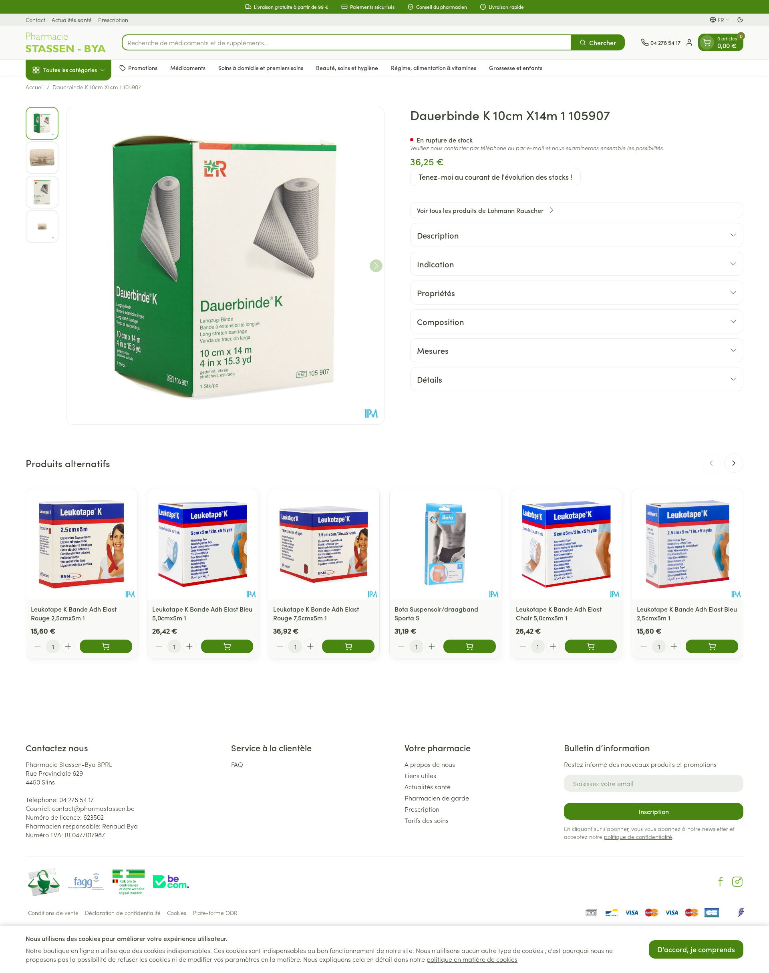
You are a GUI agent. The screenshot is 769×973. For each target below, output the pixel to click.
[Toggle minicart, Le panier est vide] (707, 42)
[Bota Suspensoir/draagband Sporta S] (445, 544)
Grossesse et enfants (515, 68)
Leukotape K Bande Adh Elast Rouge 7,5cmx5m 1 (316, 613)
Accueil (35, 87)
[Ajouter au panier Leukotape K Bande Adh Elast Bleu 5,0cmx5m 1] (227, 646)
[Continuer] (376, 265)
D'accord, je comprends (696, 949)
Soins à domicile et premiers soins (260, 68)
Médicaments (187, 68)
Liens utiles (420, 775)
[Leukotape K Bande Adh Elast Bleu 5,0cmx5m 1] (202, 544)
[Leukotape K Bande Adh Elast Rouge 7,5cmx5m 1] (323, 544)
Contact (35, 20)
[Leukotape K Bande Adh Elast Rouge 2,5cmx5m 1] (81, 544)
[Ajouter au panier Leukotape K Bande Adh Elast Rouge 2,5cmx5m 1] (106, 646)
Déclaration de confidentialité (123, 913)
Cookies (176, 913)
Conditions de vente (53, 913)
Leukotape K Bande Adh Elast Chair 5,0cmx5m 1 (559, 613)
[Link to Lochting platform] (741, 912)
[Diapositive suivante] (733, 463)
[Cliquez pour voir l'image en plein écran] (225, 265)
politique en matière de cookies (472, 959)
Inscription (653, 811)
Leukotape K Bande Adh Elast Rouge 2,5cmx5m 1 (74, 613)
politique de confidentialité (638, 837)
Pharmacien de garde (437, 797)
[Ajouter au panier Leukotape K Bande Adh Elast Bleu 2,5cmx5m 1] (712, 646)
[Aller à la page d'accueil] (66, 42)
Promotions (142, 68)
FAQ (237, 764)
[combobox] (347, 42)
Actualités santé (72, 20)
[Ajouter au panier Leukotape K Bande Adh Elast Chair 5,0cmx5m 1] (591, 646)
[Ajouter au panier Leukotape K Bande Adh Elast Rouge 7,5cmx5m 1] (348, 646)
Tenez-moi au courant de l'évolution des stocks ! (495, 177)
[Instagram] (737, 882)
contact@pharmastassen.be (93, 808)
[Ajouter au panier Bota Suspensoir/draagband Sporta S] (469, 646)
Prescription (113, 20)
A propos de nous (430, 764)
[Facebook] (721, 882)
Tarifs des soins (427, 820)
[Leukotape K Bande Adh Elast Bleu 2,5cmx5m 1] (687, 544)
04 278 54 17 (76, 799)
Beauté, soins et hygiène (347, 68)
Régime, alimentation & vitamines (433, 68)
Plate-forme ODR (215, 913)
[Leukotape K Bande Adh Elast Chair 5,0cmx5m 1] (566, 544)
